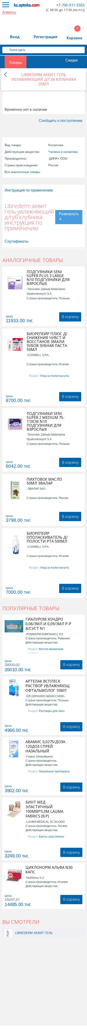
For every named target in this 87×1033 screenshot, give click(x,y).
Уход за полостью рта (54, 375)
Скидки (71, 60)
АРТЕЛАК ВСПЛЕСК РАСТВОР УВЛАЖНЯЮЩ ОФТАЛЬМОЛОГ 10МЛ (48, 686)
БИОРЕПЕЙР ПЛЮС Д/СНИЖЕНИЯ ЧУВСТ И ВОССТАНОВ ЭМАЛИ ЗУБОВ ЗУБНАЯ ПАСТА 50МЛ (47, 342)
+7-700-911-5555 (70, 5)
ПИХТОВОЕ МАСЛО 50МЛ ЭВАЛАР (44, 481)
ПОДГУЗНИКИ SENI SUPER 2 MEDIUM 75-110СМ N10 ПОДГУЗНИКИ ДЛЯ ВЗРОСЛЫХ (45, 421)
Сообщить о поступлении (60, 121)
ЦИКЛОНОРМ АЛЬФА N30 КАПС (49, 869)
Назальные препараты (54, 771)
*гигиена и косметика (63, 152)
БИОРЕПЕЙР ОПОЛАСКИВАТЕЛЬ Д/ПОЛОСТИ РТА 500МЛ (47, 537)
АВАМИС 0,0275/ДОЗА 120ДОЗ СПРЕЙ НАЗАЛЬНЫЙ (45, 746)
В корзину (70, 316)
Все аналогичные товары (22, 172)
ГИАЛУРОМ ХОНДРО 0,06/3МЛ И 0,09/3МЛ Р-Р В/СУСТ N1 (48, 624)
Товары (15, 63)
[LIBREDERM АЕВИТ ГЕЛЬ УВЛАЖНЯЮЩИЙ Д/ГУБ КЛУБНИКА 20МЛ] (8, 933)
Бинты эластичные (51, 836)
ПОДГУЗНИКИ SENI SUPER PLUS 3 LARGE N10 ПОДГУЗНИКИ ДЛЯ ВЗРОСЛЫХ (48, 278)
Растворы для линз (51, 711)
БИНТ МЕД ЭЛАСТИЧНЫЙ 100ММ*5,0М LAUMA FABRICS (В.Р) (44, 809)
